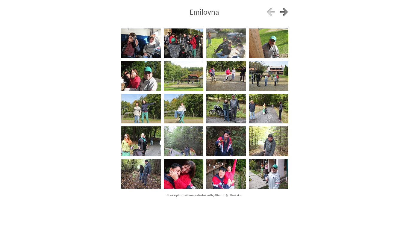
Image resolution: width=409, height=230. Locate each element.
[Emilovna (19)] (268, 174)
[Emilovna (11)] (268, 109)
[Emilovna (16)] (140, 174)
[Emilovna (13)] (183, 141)
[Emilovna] (140, 44)
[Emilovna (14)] (226, 141)
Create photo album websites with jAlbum (195, 195)
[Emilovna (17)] (183, 174)
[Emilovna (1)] (183, 44)
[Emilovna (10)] (226, 109)
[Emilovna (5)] (183, 76)
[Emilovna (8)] (140, 109)
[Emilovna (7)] (268, 76)
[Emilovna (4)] (140, 76)
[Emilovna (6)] (226, 76)
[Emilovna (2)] (226, 44)
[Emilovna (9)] (183, 109)
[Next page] (284, 12)
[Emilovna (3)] (268, 44)
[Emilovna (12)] (140, 141)
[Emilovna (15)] (268, 141)
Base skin (236, 195)
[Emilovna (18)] (226, 174)
